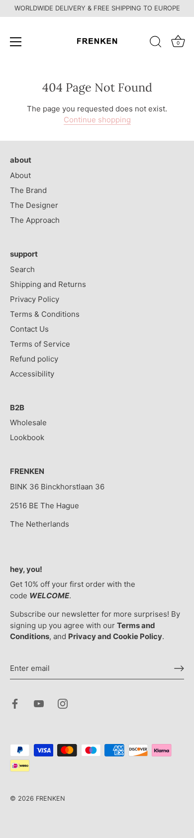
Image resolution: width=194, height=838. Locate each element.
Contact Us (29, 329)
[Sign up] (179, 668)
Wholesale (28, 422)
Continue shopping (97, 119)
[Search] (156, 43)
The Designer (34, 205)
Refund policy (34, 359)
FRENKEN (50, 798)
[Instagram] (63, 703)
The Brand (28, 190)
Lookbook (27, 437)
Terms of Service (40, 344)
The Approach (35, 220)
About (20, 175)
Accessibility (32, 373)
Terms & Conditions (45, 314)
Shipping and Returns (48, 284)
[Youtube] (39, 703)
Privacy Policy (34, 299)
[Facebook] (15, 703)
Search (22, 269)
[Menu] (16, 42)
